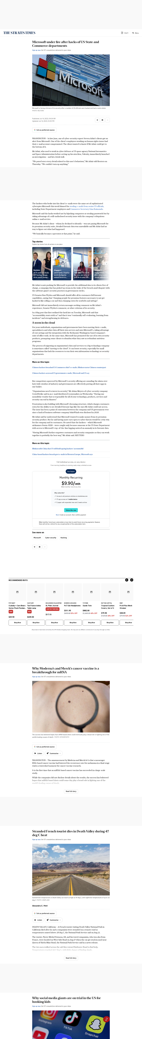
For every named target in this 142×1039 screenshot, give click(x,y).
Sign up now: (36, 50)
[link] (19, 33)
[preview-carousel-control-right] (106, 263)
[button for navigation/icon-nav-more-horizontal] (107, 120)
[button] (124, 33)
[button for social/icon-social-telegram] (97, 120)
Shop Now (17, 622)
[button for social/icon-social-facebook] (102, 120)
